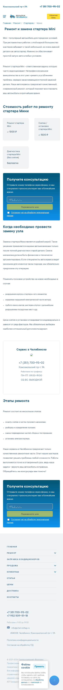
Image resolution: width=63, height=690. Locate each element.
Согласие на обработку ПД (20, 645)
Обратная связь (53, 17)
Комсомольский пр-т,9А (15, 7)
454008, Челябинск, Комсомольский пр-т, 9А (32, 633)
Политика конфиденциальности (23, 640)
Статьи (11, 578)
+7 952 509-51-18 (17, 616)
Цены (10, 585)
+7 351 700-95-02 (50, 6)
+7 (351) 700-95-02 (31, 363)
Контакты (13, 597)
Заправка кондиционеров (23, 559)
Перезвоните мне (30, 207)
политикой (35, 683)
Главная (12, 547)
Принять (39, 666)
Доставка (13, 591)
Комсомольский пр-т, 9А (31, 367)
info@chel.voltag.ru (20, 628)
